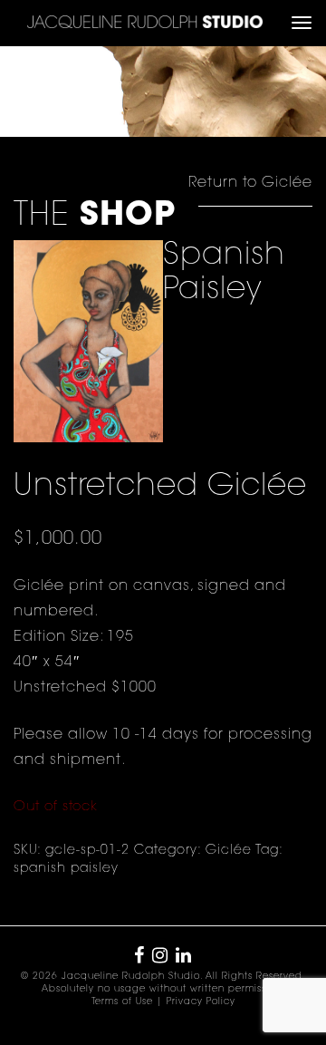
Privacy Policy (201, 1002)
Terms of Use (122, 1002)
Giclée (229, 851)
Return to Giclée (250, 183)
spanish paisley (66, 869)
